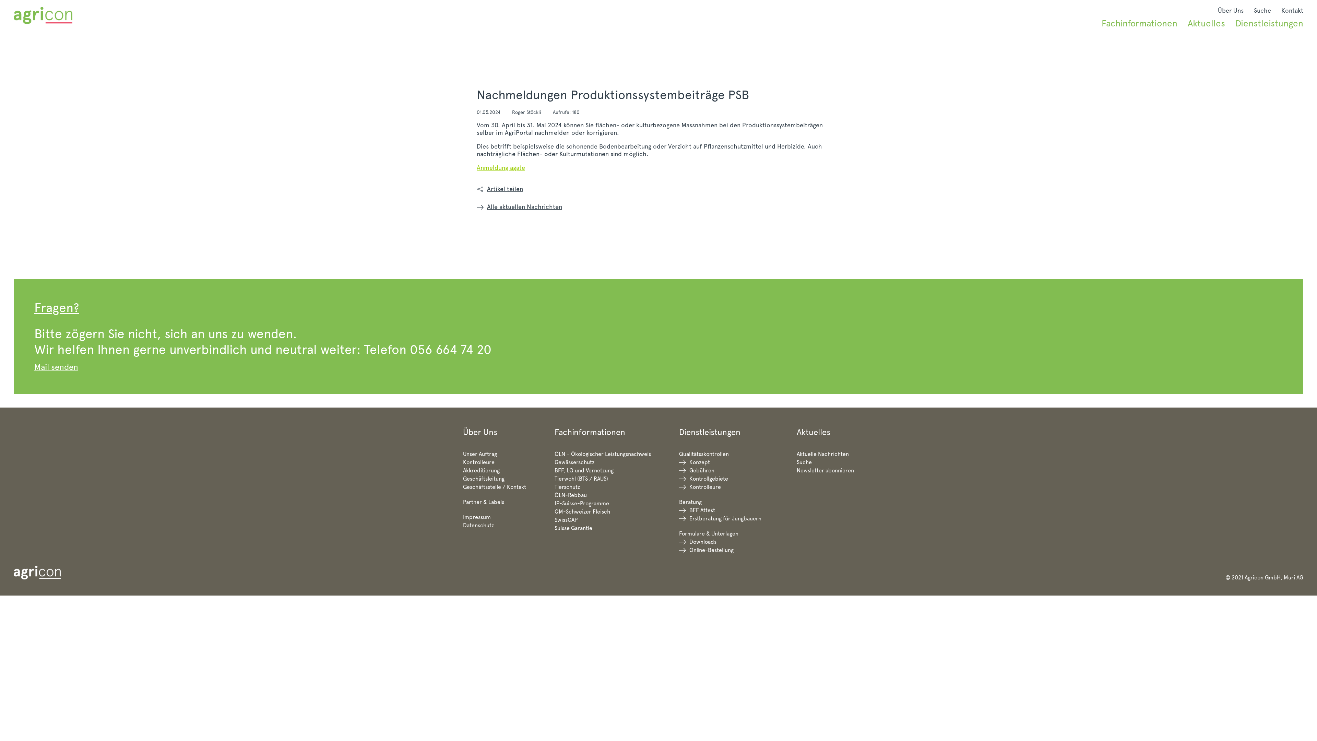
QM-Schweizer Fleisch (582, 511)
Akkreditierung (481, 470)
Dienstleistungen (1269, 23)
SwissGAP (566, 520)
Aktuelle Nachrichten (823, 454)
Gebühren (701, 470)
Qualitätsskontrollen (704, 454)
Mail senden (56, 367)
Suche (1262, 10)
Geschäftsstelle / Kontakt (494, 487)
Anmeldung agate (501, 167)
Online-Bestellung (711, 550)
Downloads (702, 542)
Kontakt (1292, 10)
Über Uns (1231, 10)
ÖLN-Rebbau (571, 495)
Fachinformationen (1139, 23)
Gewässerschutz (574, 462)
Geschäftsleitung (484, 478)
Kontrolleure (479, 462)
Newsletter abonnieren (825, 470)
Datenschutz (478, 525)
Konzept (699, 462)
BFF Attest (702, 510)
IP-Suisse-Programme (582, 503)
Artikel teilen (505, 188)
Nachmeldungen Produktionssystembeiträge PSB (613, 94)
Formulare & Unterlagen (708, 533)
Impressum (477, 517)
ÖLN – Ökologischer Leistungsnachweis (603, 454)
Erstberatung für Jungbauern (725, 518)
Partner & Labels (483, 502)
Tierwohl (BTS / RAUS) (581, 478)
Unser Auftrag (480, 454)
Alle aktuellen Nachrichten (524, 206)
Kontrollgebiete (708, 478)
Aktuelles (1206, 23)
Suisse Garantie (573, 528)
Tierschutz (567, 487)
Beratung (690, 502)
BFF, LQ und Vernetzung (584, 470)
